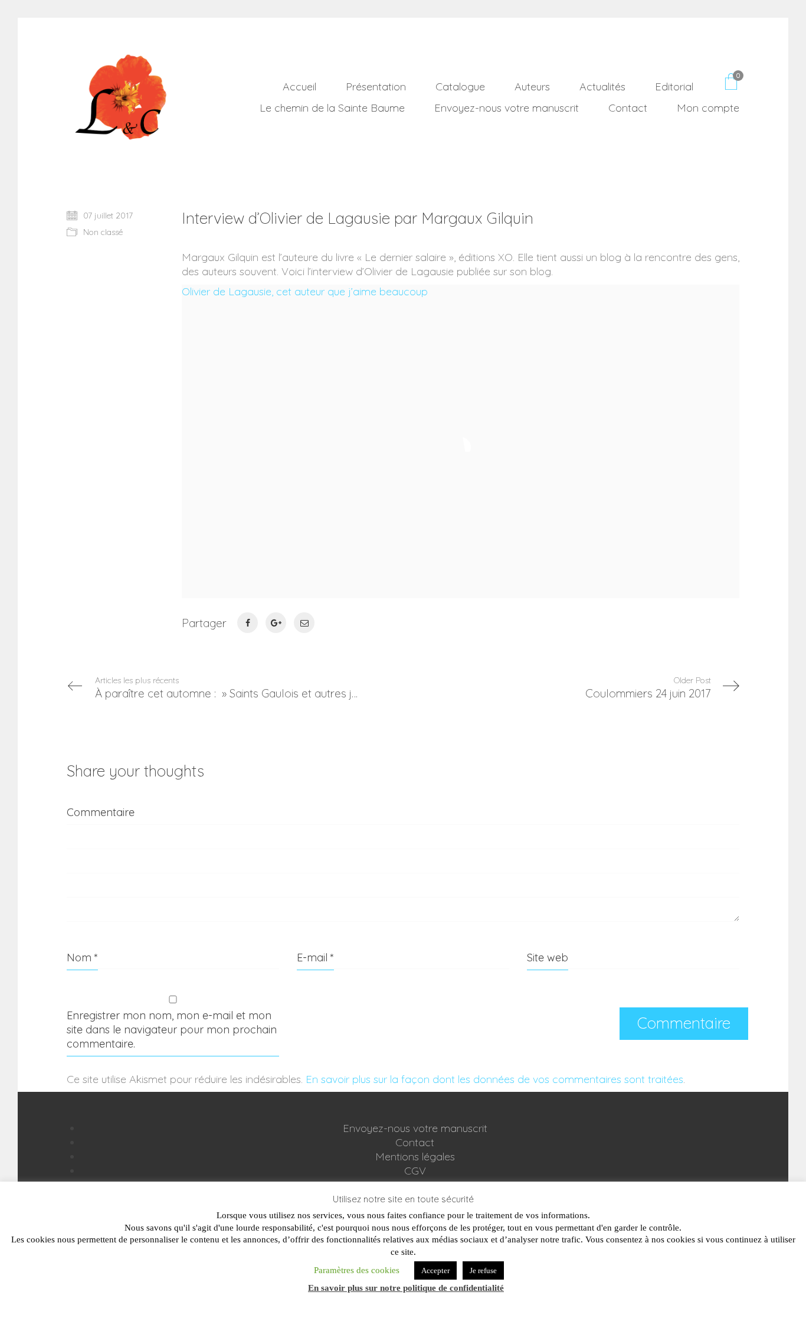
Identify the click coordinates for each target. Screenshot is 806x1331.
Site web (547, 957)
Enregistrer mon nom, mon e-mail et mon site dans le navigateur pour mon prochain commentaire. (172, 1030)
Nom (82, 957)
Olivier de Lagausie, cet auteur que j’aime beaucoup (305, 291)
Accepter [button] (435, 1270)
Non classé (103, 232)
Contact (414, 1142)
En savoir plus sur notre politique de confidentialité (406, 1288)
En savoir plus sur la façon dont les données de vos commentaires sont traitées (494, 1079)
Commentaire (101, 812)
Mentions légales (415, 1156)
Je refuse (483, 1270)
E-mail (315, 957)
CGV (415, 1170)
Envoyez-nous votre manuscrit (415, 1128)
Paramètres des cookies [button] (356, 1270)
